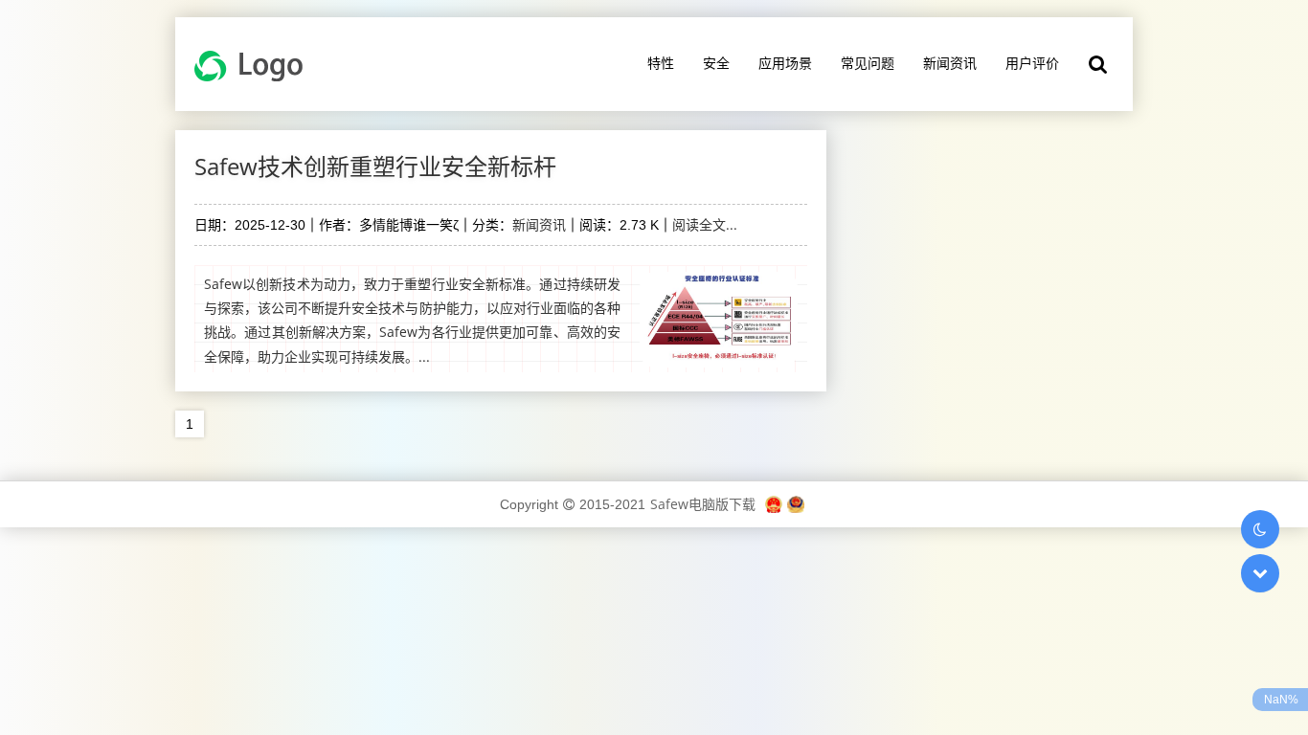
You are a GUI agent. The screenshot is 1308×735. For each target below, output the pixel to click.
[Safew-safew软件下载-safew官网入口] (255, 64)
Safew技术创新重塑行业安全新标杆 (375, 166)
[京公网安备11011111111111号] (795, 504)
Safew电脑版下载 (702, 504)
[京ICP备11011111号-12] (773, 504)
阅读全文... (704, 224)
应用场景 (785, 63)
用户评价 (1032, 63)
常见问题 (867, 63)
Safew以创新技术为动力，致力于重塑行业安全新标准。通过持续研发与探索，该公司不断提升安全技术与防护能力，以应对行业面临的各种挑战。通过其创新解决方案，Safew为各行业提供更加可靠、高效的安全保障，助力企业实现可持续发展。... (412, 320)
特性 (660, 63)
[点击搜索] (1098, 64)
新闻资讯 (950, 63)
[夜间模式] (1260, 529)
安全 (716, 63)
